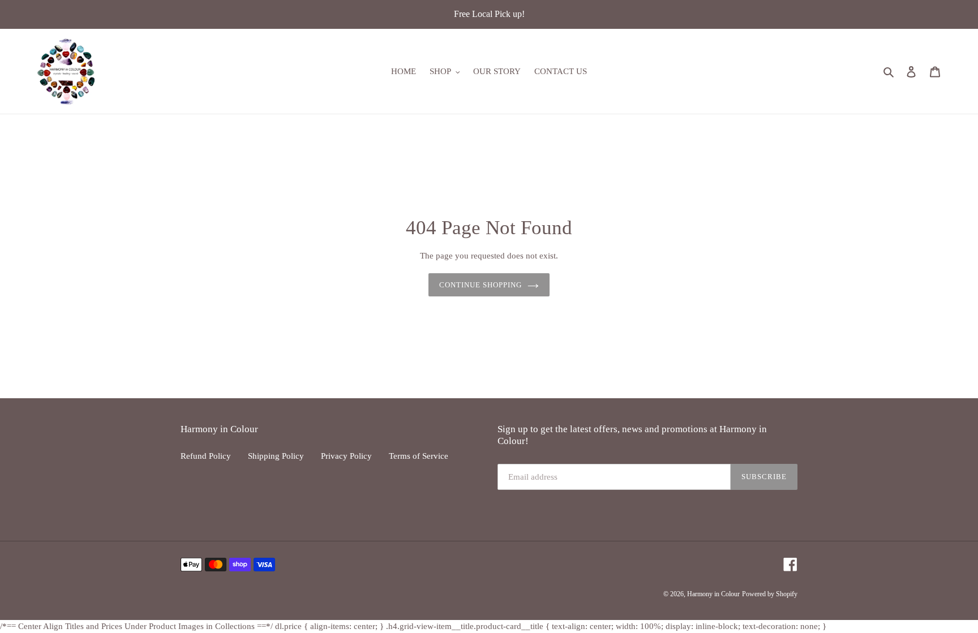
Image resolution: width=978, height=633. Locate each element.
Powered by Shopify (769, 594)
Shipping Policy (276, 455)
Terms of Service (418, 455)
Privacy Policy (346, 455)
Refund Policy (206, 455)
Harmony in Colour (713, 594)
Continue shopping (480, 285)
